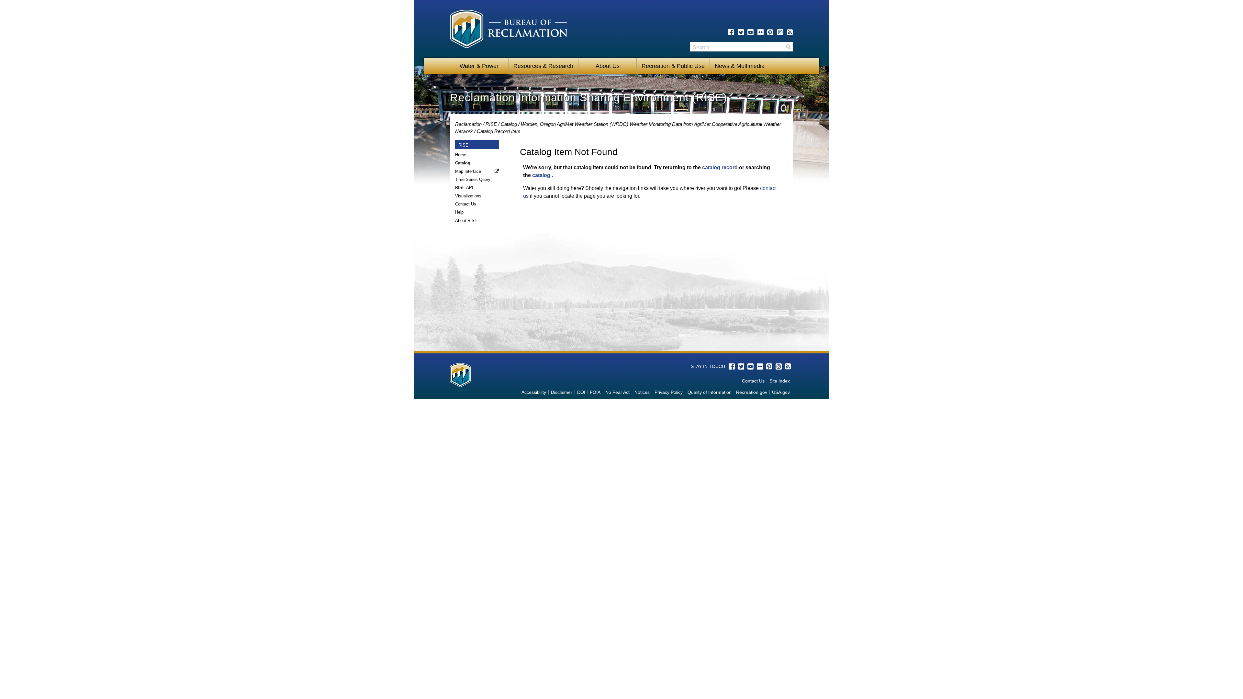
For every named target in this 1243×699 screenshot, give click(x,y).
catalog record (720, 167)
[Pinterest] (770, 32)
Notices (642, 392)
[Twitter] (741, 32)
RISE (491, 124)
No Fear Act (617, 392)
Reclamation (468, 124)
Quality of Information (710, 392)
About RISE (466, 220)
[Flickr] (760, 32)
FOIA (595, 392)
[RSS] (790, 32)
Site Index (779, 380)
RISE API (464, 187)
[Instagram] (780, 32)
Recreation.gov (751, 392)
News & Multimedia (740, 66)
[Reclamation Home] (508, 30)
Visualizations (468, 196)
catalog (541, 175)
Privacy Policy (669, 392)
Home (460, 154)
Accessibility (533, 392)
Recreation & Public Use (673, 66)
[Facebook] (731, 32)
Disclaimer (561, 392)
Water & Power (479, 66)
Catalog (509, 124)
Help (459, 212)
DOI (581, 392)
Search (788, 46)
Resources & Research (543, 66)
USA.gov (781, 392)
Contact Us (465, 204)
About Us (608, 66)
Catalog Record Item (499, 131)
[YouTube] (750, 32)
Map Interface (468, 171)
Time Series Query (472, 179)
